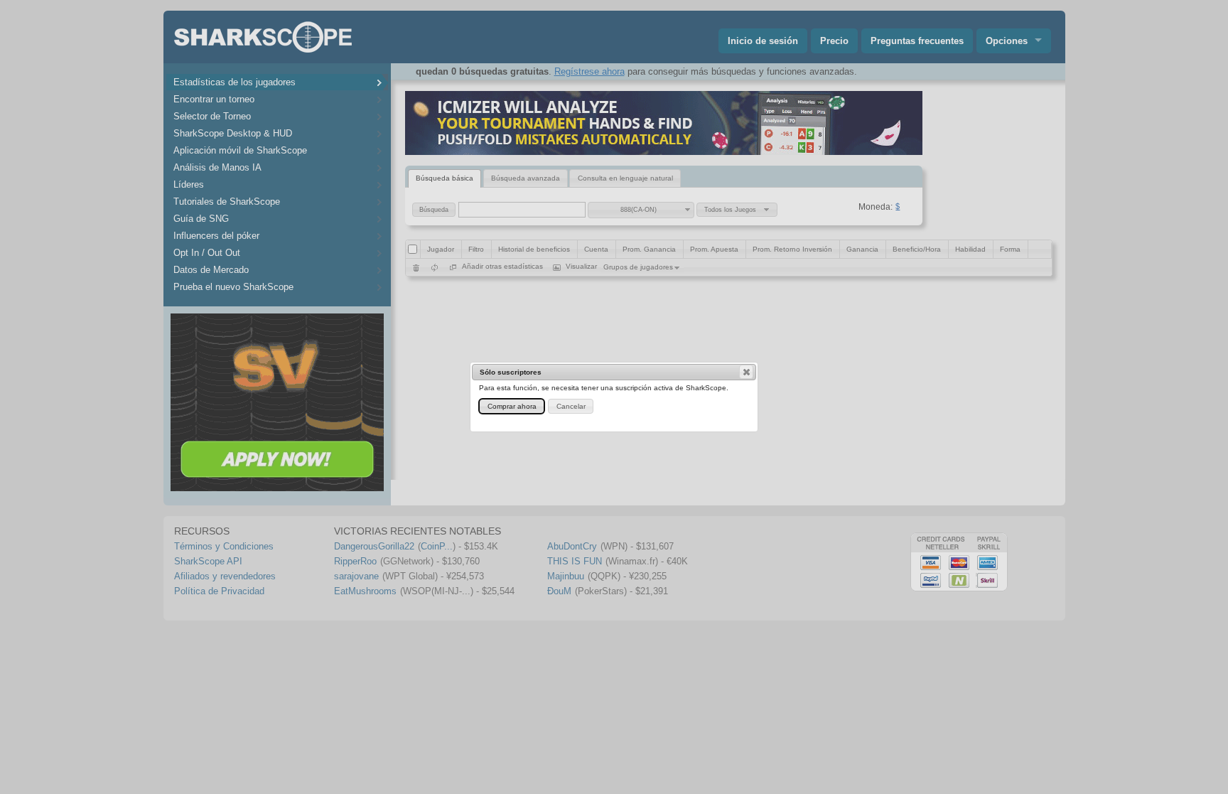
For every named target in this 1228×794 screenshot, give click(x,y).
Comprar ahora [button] (512, 406)
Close (746, 372)
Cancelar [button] (571, 406)
